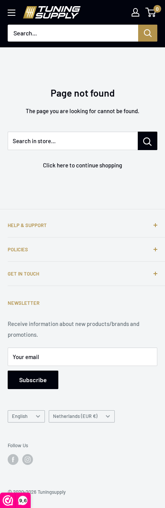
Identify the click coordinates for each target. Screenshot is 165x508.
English (20, 416)
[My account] (135, 12)
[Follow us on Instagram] (27, 459)
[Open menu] (11, 13)
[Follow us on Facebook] (13, 459)
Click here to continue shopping (82, 165)
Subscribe (33, 379)
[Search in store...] (147, 141)
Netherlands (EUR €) (75, 416)
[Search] (147, 33)
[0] (151, 12)
